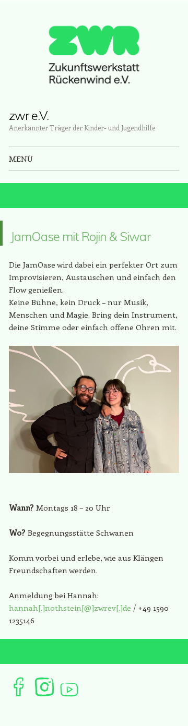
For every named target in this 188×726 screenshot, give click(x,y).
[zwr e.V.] (94, 54)
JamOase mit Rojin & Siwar (94, 245)
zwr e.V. (28, 115)
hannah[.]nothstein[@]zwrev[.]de (70, 632)
